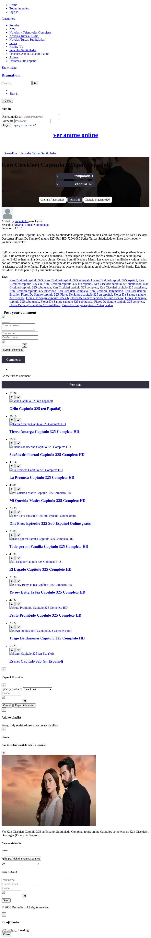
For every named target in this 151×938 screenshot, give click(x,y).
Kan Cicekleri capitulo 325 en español (68, 280)
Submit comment (13, 349)
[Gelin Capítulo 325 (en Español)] (31, 401)
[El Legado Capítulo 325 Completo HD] (35, 561)
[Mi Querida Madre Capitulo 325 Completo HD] (40, 493)
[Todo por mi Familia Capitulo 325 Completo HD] (41, 538)
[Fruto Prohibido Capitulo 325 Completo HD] (38, 607)
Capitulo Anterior (52, 199)
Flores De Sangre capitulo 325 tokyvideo (87, 305)
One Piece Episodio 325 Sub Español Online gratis (50, 523)
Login (6, 125)
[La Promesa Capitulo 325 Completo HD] (36, 470)
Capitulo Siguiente (97, 199)
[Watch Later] (12, 397)
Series (13, 43)
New (12, 29)
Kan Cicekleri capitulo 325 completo (75, 287)
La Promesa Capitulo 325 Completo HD (41, 477)
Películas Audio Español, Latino (29, 53)
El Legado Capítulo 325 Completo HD (40, 569)
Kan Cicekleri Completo (73, 291)
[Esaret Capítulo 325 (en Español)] (31, 653)
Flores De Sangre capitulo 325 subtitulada (67, 301)
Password (8, 120)
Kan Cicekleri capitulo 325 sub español (67, 284)
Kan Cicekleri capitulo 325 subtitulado (118, 284)
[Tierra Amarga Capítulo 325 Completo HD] (37, 424)
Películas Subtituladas (22, 50)
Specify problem (12, 689)
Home (13, 5)
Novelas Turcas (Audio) (24, 36)
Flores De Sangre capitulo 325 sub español (96, 298)
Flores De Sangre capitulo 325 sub (47, 298)
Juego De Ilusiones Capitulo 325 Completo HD (47, 638)
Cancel (7, 705)
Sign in (13, 12)
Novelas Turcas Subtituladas (27, 39)
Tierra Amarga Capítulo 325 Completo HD (44, 431)
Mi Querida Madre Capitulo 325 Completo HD (47, 500)
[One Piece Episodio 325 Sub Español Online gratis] (42, 515)
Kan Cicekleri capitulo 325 (26, 280)
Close (6, 934)
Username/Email (12, 116)
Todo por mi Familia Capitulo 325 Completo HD (48, 546)
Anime (13, 57)
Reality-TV (16, 46)
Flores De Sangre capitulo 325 (40, 294)
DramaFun (11, 75)
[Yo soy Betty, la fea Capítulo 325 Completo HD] (40, 584)
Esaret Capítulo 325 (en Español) (36, 661)
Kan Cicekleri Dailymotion (106, 291)
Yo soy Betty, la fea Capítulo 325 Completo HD (47, 592)
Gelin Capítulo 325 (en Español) (35, 409)
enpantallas (22, 221)
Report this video (24, 705)
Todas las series (19, 8)
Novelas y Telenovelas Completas (30, 32)
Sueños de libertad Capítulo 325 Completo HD (47, 455)
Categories (8, 18)
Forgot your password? (24, 125)
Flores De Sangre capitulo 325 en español (86, 294)
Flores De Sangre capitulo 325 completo (119, 301)
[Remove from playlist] (18, 397)
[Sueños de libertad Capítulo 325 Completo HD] (40, 447)
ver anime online (75, 134)
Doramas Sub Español (23, 61)
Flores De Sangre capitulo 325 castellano (34, 305)
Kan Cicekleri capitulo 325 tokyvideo (32, 291)
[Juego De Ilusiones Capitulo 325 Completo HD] (40, 630)
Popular (14, 25)
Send (6, 900)
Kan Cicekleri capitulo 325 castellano (123, 287)
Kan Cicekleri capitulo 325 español (115, 280)
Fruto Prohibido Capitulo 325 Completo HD (45, 615)
